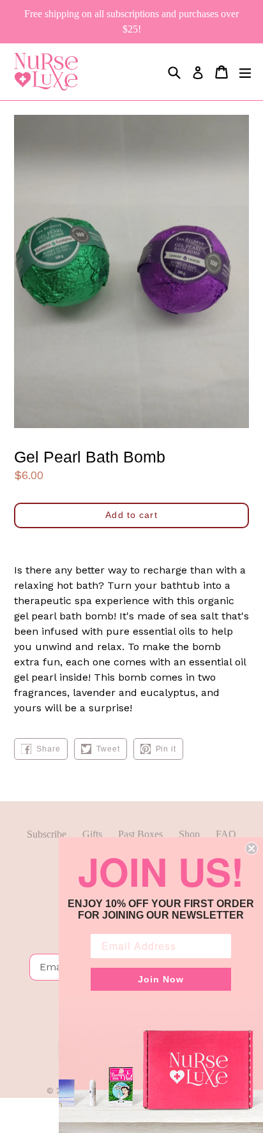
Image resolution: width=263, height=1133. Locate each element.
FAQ (226, 834)
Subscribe (46, 834)
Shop (189, 834)
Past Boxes (140, 834)
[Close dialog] (251, 848)
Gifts (92, 834)
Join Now (161, 979)
